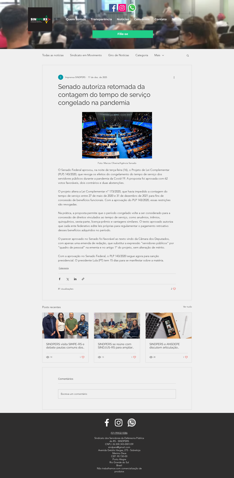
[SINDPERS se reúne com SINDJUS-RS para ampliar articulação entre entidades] (117, 326)
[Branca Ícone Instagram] (118, 423)
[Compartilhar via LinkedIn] (75, 278)
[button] (75, 19)
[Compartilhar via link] (83, 278)
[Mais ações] (174, 77)
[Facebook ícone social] (113, 8)
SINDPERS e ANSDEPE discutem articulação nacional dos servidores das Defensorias (168, 345)
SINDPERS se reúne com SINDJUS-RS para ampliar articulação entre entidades (116, 345)
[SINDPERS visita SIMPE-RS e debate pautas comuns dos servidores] (65, 326)
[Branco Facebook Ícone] (107, 423)
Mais (157, 55)
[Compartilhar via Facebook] (59, 278)
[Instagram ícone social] (122, 8)
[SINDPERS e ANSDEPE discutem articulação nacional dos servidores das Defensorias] (169, 326)
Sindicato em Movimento (86, 55)
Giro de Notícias (118, 55)
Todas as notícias (53, 55)
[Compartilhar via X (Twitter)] (67, 278)
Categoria (141, 55)
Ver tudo (187, 306)
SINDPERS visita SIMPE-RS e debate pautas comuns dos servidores (65, 345)
